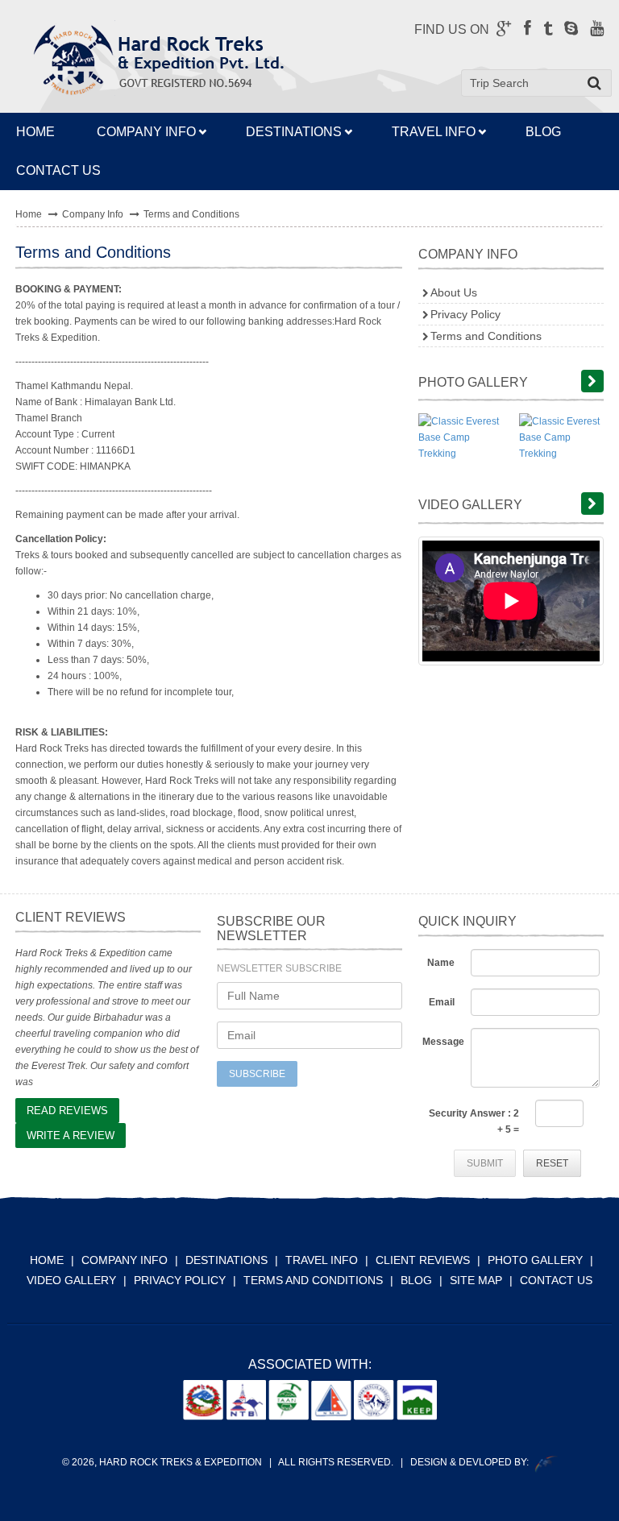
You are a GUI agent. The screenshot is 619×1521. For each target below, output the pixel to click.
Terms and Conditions (486, 335)
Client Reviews (423, 1260)
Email (442, 1002)
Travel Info (434, 132)
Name (441, 962)
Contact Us (556, 1280)
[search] (594, 83)
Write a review (70, 1135)
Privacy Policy (465, 314)
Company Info (146, 132)
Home (28, 214)
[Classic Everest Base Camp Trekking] (460, 437)
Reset (552, 1163)
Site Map (476, 1280)
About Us (453, 292)
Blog (543, 132)
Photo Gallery (535, 1260)
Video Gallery (71, 1280)
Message (442, 1041)
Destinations (294, 132)
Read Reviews (67, 1110)
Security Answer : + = (474, 1121)
